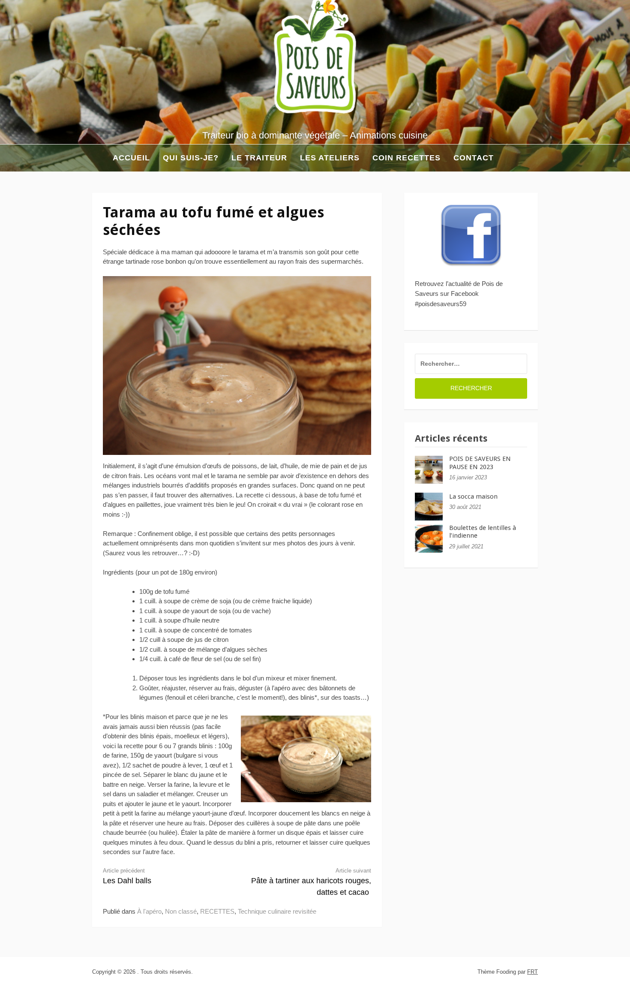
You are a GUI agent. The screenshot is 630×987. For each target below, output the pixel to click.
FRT (532, 972)
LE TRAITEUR (259, 157)
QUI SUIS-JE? (191, 157)
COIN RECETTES (406, 157)
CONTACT (473, 157)
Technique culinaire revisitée (277, 911)
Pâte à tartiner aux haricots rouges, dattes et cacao (311, 882)
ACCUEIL (121, 157)
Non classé (181, 911)
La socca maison (473, 496)
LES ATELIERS (330, 157)
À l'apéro (149, 911)
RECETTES (217, 911)
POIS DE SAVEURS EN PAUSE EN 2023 (480, 463)
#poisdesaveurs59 (440, 303)
